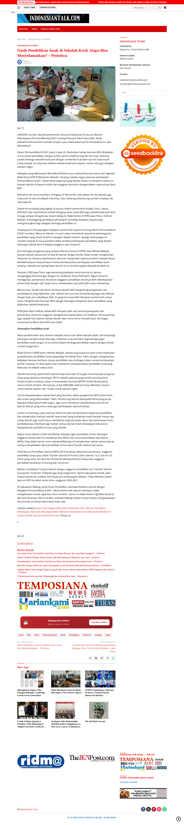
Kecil (36, 635)
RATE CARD (29, 7)
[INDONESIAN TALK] (53, 18)
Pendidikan (74, 635)
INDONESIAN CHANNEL (27, 45)
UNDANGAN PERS (47, 7)
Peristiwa (87, 635)
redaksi (26, 61)
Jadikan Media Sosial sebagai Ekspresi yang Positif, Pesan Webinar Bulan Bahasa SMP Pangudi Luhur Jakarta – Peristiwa (66, 571)
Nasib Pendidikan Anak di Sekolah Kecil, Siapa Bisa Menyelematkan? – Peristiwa (39, 645)
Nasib (63, 635)
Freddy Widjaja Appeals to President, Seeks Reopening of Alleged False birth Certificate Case (30, 724)
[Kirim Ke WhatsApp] (113, 658)
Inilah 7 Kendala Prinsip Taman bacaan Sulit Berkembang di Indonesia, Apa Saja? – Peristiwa (58, 557)
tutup (13, 12)
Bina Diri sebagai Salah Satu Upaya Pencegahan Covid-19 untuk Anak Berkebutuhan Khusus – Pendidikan (64, 565)
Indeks (34, 29)
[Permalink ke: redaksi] (19, 61)
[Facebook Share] (90, 658)
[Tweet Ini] (96, 658)
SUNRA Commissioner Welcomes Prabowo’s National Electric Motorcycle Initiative (99, 692)
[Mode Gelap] (165, 7)
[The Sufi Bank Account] (100, 710)
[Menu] (19, 7)
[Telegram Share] (107, 658)
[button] (159, 7)
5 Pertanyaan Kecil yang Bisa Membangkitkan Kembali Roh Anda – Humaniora (52, 576)
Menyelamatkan (50, 635)
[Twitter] (148, 809)
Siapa (107, 635)
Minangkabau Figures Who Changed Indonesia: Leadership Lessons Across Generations (31, 692)
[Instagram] (159, 809)
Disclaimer (23, 29)
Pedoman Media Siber (50, 29)
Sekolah (98, 635)
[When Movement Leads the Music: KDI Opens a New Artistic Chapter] (66, 679)
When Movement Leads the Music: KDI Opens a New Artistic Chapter (106, 2)
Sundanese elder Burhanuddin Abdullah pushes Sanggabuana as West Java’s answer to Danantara (65, 724)
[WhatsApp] (164, 809)
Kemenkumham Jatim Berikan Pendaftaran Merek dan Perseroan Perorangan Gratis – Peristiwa (59, 561)
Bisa (29, 635)
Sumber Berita (25, 543)
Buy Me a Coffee (99, 622)
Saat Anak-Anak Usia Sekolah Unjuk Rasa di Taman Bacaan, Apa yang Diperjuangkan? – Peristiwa (61, 553)
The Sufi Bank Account (95, 721)
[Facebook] (143, 809)
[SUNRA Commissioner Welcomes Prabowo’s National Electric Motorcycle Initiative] (100, 679)
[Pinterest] (154, 809)
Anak (21, 635)
